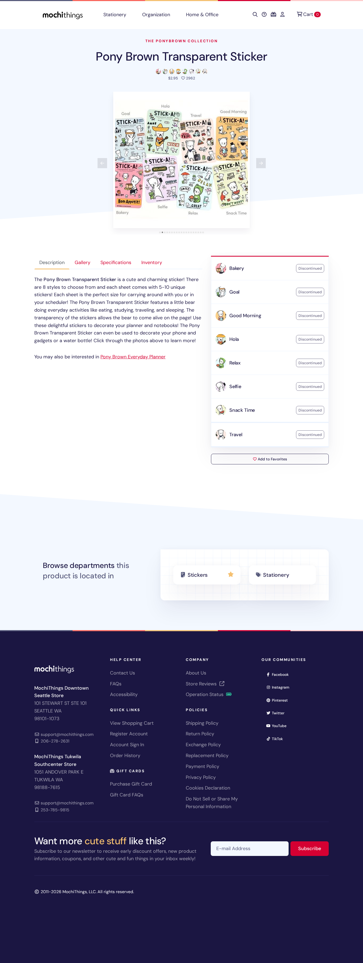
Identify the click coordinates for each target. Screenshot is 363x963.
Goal (234, 292)
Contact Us (122, 673)
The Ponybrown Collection (181, 41)
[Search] (255, 15)
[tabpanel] (118, 318)
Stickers (198, 574)
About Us (196, 673)
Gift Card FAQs (126, 795)
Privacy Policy (201, 777)
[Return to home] (62, 15)
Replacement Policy (207, 755)
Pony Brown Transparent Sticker (181, 56)
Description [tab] (52, 262)
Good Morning (245, 315)
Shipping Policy (202, 723)
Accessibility (124, 694)
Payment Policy (202, 766)
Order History (125, 755)
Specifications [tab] (115, 262)
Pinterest (281, 700)
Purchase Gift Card (131, 784)
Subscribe (313, 848)
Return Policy (200, 734)
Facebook (282, 674)
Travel (235, 434)
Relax (234, 363)
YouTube (281, 725)
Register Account (129, 734)
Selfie (235, 386)
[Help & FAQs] (264, 15)
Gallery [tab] (82, 262)
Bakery (236, 268)
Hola (234, 339)
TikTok (279, 738)
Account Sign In (127, 744)
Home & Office (202, 14)
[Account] (282, 15)
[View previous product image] (102, 163)
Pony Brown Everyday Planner (133, 357)
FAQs (115, 684)
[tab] (160, 232)
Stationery (114, 14)
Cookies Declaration (208, 788)
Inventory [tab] (151, 262)
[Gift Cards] (273, 15)
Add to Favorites (272, 459)
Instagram (282, 687)
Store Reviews (202, 684)
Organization (156, 14)
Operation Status (205, 694)
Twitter (280, 712)
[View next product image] (261, 163)
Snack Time (242, 410)
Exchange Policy (203, 744)
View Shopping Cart (132, 723)
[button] (181, 160)
